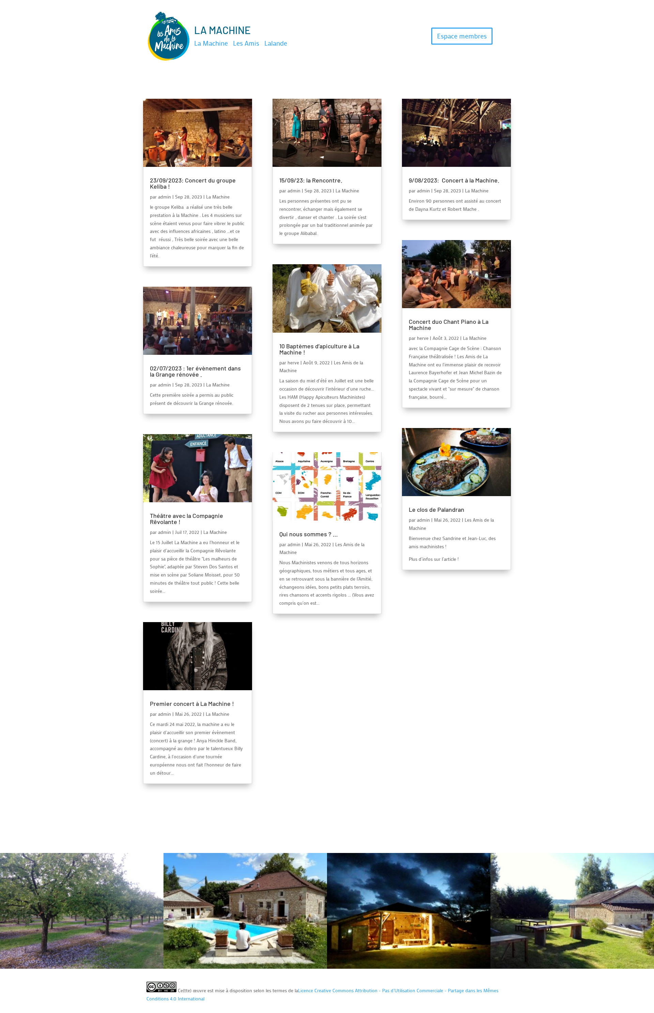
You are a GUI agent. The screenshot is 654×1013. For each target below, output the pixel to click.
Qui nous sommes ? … (308, 534)
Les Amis (246, 42)
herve (293, 362)
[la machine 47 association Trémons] (82, 967)
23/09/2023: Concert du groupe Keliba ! (193, 183)
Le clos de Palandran (436, 509)
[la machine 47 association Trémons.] (408, 967)
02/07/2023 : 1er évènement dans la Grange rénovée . (195, 371)
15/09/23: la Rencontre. (311, 180)
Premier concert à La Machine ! (192, 703)
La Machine (211, 42)
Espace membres (462, 35)
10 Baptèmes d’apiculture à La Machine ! (319, 349)
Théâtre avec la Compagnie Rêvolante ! (186, 518)
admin (164, 196)
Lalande (275, 42)
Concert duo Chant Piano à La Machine (448, 324)
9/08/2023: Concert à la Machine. (454, 180)
